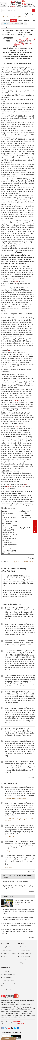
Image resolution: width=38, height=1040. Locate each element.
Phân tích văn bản (25, 950)
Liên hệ (5, 956)
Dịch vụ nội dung (24, 959)
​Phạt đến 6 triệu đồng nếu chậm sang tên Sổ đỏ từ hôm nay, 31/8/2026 (24, 902)
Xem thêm (31, 777)
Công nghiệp (8, 837)
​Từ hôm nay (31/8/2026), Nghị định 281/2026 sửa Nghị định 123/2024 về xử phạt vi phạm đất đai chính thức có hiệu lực (18, 911)
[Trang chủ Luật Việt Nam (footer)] (18, 996)
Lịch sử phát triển (8, 950)
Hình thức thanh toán (9, 974)
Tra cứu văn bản (24, 947)
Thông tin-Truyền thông (18, 819)
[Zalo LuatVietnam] (6, 1028)
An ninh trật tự (9, 867)
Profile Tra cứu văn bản (9, 953)
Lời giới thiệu (6, 947)
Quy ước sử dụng (8, 977)
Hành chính (8, 798)
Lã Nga (32, 558)
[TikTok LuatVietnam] (12, 1028)
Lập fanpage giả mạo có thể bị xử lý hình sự (15, 881)
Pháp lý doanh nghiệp (26, 953)
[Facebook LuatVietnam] (2, 1028)
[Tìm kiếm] (33, 10)
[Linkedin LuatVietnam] (18, 1028)
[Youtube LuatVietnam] (9, 1028)
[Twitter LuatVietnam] (15, 1028)
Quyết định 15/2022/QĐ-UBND (23, 562)
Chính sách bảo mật (8, 980)
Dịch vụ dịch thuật (25, 956)
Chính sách (15, 837)
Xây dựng (7, 851)
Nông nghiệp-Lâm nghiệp (19, 798)
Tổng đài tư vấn (24, 963)
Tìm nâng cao (31, 14)
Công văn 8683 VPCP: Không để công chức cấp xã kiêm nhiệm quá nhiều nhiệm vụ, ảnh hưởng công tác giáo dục (17, 931)
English (28, 4)
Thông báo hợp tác (8, 989)
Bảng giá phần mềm (8, 971)
